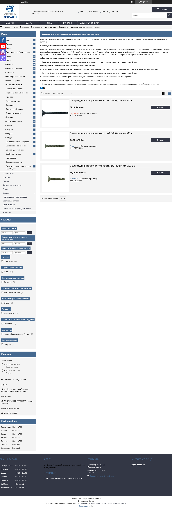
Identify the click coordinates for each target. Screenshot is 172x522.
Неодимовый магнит (14, 89)
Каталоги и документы (12, 185)
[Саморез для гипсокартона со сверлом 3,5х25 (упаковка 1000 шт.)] (55, 178)
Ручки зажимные (13, 101)
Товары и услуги (11, 27)
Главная (10, 23)
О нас (49, 23)
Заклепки (10, 72)
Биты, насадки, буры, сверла (18, 52)
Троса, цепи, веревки (14, 121)
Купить (161, 107)
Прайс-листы (8, 173)
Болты (8, 48)
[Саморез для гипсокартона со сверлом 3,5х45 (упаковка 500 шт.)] (55, 113)
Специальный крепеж (14, 109)
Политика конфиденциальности (17, 209)
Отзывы (6, 193)
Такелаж (9, 117)
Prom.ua (98, 499)
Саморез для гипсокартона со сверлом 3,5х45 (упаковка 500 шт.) (102, 100)
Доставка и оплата (89, 23)
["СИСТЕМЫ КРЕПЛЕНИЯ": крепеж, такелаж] (9, 19)
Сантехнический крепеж (16, 146)
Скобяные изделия (13, 154)
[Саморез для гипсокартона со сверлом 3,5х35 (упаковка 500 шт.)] (55, 145)
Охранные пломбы (13, 113)
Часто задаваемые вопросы (15, 197)
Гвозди (9, 138)
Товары (28, 23)
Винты (8, 56)
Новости (6, 177)
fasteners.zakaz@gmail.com (15, 380)
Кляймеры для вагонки (15, 77)
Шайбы (9, 125)
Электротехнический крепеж (17, 142)
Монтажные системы (14, 85)
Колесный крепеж (13, 81)
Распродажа (11, 158)
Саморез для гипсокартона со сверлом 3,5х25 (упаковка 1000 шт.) (102, 166)
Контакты (68, 23)
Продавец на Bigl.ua (86, 501)
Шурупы (9, 130)
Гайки (8, 60)
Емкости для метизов (15, 150)
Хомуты (9, 134)
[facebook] (41, 88)
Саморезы (24, 27)
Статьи (6, 181)
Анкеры (9, 44)
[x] (44, 88)
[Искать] (169, 15)
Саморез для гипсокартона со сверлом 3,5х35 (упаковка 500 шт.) (102, 133)
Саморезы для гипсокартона (43, 27)
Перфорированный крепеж (17, 93)
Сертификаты (9, 205)
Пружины (9, 97)
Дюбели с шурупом (14, 68)
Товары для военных (14, 162)
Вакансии (7, 212)
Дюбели (9, 64)
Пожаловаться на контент (91, 503)
